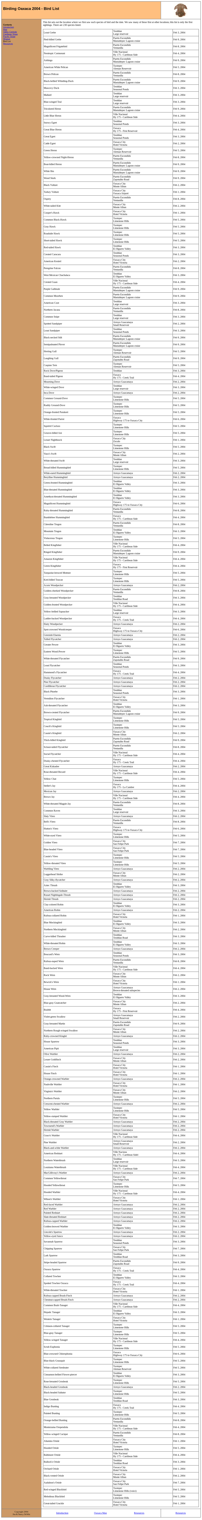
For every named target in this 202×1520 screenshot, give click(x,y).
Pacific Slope (9, 36)
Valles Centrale (10, 32)
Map (5, 29)
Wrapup (6, 39)
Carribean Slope (10, 34)
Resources (8, 44)
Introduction (8, 27)
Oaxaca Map (100, 1513)
